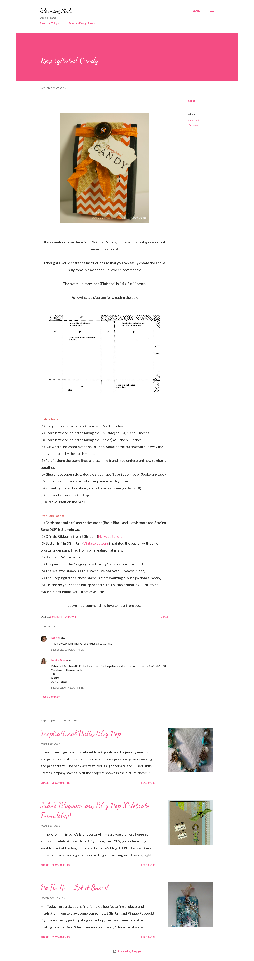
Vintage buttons (96, 543)
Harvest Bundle (110, 536)
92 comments (61, 782)
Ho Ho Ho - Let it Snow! (74, 887)
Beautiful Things (49, 23)
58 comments (61, 865)
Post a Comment (50, 696)
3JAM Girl (193, 120)
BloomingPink (56, 10)
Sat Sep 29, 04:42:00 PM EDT (68, 687)
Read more (148, 782)
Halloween (193, 125)
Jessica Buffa (59, 660)
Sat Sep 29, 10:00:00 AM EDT (68, 649)
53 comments (61, 937)
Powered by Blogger (129, 951)
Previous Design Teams (82, 23)
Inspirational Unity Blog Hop (81, 733)
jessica (55, 637)
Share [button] (191, 101)
